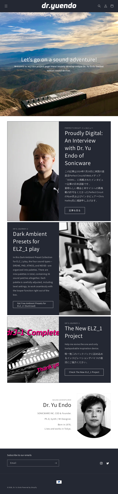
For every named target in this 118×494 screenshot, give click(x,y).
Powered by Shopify (29, 487)
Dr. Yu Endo (17, 487)
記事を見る (75, 210)
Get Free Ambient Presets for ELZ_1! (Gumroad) (31, 304)
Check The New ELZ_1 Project (84, 372)
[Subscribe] (56, 463)
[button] (6, 6)
